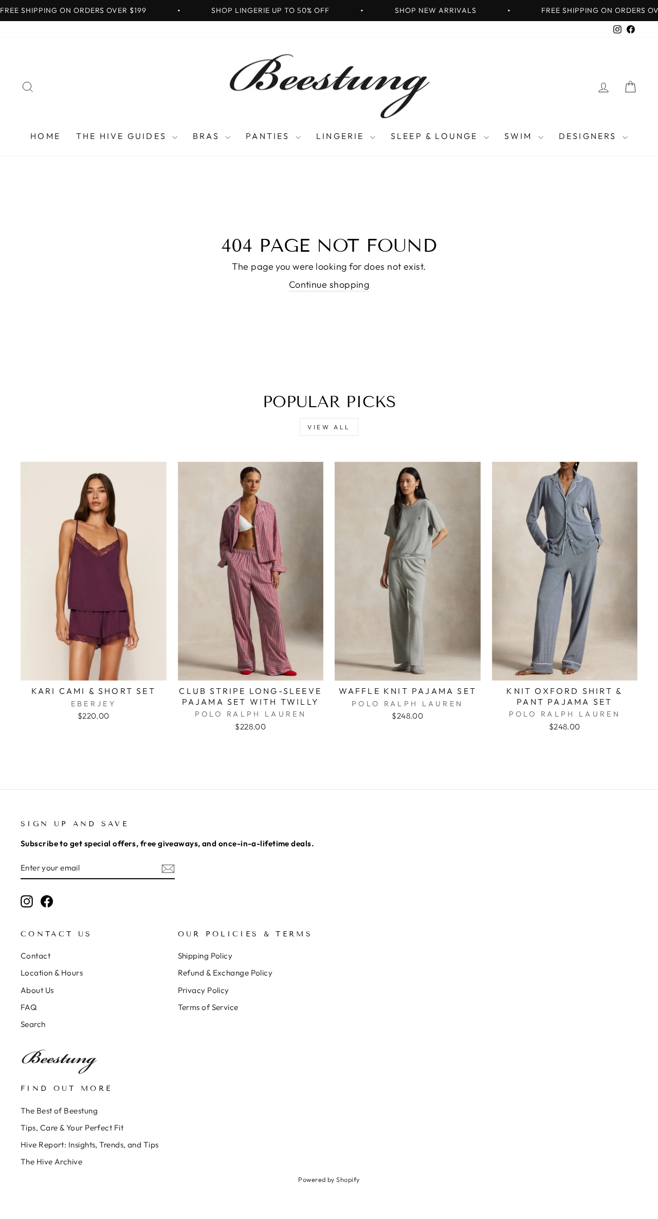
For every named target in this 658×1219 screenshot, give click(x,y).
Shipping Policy (205, 956)
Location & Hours (52, 973)
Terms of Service (208, 1007)
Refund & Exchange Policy (225, 973)
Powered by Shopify (328, 1179)
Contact (35, 956)
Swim (520, 136)
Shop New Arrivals (436, 10)
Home (45, 136)
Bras (208, 136)
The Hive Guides (123, 136)
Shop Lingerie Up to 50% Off (270, 10)
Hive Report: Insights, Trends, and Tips (90, 1145)
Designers (589, 136)
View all (329, 427)
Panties (269, 136)
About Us (37, 990)
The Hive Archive (51, 1161)
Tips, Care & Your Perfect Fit (72, 1128)
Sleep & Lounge (436, 136)
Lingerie (342, 136)
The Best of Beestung (59, 1111)
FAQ (28, 1007)
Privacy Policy (203, 990)
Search (33, 1024)
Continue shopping (329, 284)
